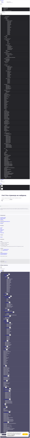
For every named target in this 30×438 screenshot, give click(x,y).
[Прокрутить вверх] (1, 271)
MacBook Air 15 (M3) (8, 140)
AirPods (8, 55)
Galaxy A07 (8, 34)
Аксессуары (2, 232)
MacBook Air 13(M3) (8, 139)
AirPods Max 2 (6, 129)
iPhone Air (5, 97)
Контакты (3, 11)
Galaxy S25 (8, 76)
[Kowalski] (1, 0)
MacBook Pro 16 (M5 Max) (9, 147)
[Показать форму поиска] (1, 4)
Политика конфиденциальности (7, 10)
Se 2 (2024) (8, 43)
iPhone (7, 18)
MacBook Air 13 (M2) (8, 141)
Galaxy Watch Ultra (9, 49)
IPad (1, 228)
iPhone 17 (5, 99)
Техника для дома (6, 61)
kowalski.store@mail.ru (3, 254)
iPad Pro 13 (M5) (6, 117)
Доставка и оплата (3, 217)
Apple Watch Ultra (6, 379)
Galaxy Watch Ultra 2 (9, 46)
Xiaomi (6, 35)
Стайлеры (5, 152)
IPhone (1, 227)
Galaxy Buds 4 (7, 348)
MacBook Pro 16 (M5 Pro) (9, 146)
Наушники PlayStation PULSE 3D (8, 163)
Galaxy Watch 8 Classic (10, 48)
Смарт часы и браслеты (6, 296)
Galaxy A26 (8, 32)
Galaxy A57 (8, 79)
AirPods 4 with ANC (6, 383)
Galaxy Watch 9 (9, 45)
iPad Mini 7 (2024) (6, 113)
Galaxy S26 (8, 26)
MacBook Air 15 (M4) (8, 138)
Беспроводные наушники (9, 312)
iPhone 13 (5, 108)
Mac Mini (7, 150)
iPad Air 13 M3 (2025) (6, 115)
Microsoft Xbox (7, 60)
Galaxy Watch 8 (9, 47)
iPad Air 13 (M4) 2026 (6, 112)
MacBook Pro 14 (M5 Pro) (9, 145)
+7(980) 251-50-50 (4, 187)
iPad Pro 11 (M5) (6, 116)
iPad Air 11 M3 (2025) (6, 114)
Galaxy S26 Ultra (9, 24)
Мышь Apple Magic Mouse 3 (7, 169)
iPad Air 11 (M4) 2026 (6, 111)
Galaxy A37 (8, 31)
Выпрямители (6, 154)
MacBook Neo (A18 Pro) (8, 389)
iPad (6, 37)
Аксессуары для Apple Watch (7, 171)
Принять (25, 434)
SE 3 (7, 42)
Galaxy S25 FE (9, 77)
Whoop (7, 50)
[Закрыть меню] (0, 272)
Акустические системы (9, 53)
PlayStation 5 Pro (6, 157)
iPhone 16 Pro (5, 102)
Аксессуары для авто (6, 172)
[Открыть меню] (2, 189)
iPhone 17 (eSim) (6, 98)
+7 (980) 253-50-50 (5, 250)
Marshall (8, 56)
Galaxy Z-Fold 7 (9, 22)
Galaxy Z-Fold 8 (9, 21)
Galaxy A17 (8, 33)
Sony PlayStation (8, 59)
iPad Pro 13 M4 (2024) (6, 374)
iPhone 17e (5, 100)
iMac (6, 149)
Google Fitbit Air (8, 51)
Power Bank (5, 170)
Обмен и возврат (2, 218)
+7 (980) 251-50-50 (3, 5)
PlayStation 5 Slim (6, 158)
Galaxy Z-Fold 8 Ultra (9, 20)
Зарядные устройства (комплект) (8, 429)
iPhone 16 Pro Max (6, 101)
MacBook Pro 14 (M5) (8, 144)
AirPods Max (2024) (6, 130)
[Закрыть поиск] (1, 434)
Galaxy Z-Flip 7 (9, 23)
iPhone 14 (5, 107)
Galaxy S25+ (8, 75)
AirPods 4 (5, 128)
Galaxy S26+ (8, 25)
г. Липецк (2, 2)
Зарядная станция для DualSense (8, 165)
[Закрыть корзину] (1, 267)
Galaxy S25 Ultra (9, 74)
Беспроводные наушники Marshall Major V (9, 167)
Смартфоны (5, 321)
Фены (5, 153)
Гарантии (1, 219)
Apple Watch (2, 229)
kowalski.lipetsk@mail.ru (3, 253)
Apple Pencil (5, 168)
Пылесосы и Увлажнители (7, 155)
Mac (0, 231)
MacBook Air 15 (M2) (8, 142)
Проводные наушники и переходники (10, 57)
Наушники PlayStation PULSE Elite (8, 164)
